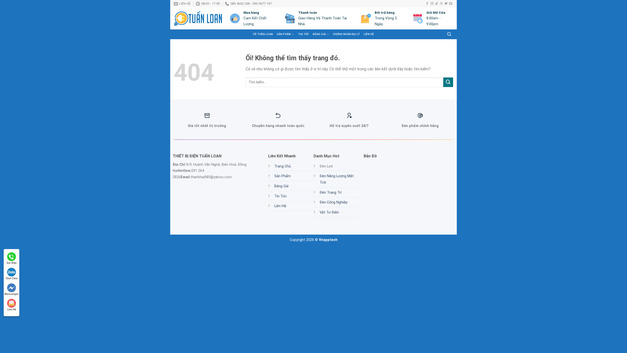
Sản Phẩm (282, 176)
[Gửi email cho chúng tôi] (450, 3)
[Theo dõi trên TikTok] (436, 3)
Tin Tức (280, 196)
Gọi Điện (12, 263)
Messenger (11, 294)
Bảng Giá (319, 34)
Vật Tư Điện (329, 212)
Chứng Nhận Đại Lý (346, 34)
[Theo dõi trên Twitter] (446, 3)
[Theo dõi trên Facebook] (427, 3)
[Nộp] (448, 82)
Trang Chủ (282, 166)
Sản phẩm (284, 34)
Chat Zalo (12, 278)
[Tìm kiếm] (449, 34)
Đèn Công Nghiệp (334, 202)
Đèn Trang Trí (330, 192)
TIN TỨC (303, 34)
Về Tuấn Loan (263, 34)
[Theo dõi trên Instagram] (432, 3)
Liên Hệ (369, 34)
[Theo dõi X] (441, 3)
